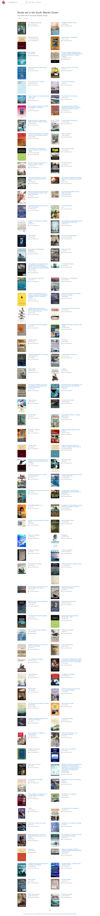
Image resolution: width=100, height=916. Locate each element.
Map (30, 2)
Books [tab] (20, 18)
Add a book (38, 2)
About (33, 2)
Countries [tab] (26, 18)
